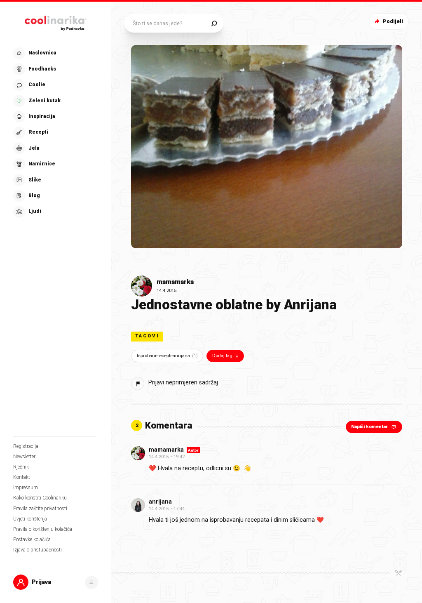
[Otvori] (91, 582)
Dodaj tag (222, 355)
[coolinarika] (56, 21)
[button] (54, 133)
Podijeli (393, 21)
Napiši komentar (369, 426)
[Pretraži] (214, 23)
